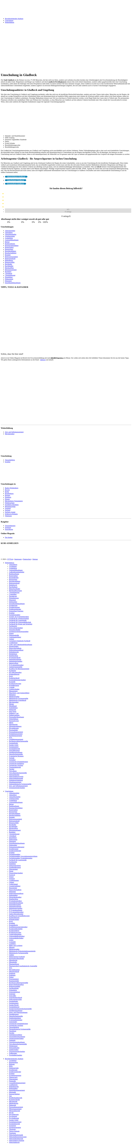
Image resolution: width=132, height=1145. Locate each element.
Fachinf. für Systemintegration (19, 617)
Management (13, 691)
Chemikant (8, 273)
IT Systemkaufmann (15, 910)
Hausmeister (13, 888)
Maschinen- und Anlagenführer (19, 693)
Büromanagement (10, 270)
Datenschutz (27, 559)
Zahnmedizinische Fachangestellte (20, 784)
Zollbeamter (13, 1053)
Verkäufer (12, 1040)
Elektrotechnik (14, 1068)
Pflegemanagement (15, 1109)
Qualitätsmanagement (16, 739)
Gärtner (11, 639)
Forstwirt (12, 875)
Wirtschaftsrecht (14, 1142)
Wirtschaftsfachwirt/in (16, 776)
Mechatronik (13, 1101)
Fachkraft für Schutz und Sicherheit (20, 624)
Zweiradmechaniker (15, 1055)
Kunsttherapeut (14, 685)
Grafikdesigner (14, 880)
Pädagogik (12, 709)
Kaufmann (12, 670)
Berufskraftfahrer (10, 251)
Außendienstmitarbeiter (16, 572)
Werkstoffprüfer (14, 775)
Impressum (18, 559)
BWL (11, 1066)
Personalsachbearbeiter (16, 958)
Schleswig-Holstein (11, 514)
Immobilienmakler (15, 904)
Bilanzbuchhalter (14, 589)
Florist (11, 871)
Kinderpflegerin (14, 674)
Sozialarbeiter (13, 743)
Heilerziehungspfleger (16, 650)
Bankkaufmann (10, 244)
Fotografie (12, 1081)
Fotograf (12, 878)
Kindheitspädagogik (15, 1098)
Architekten (13, 566)
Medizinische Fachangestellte (18, 698)
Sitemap (35, 559)
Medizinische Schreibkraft (17, 700)
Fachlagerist (13, 626)
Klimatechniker (14, 919)
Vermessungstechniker (16, 1038)
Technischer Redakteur (16, 763)
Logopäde (12, 942)
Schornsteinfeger (14, 992)
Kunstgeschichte (14, 1099)
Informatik (12, 1092)
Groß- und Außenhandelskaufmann (20, 644)
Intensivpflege (13, 663)
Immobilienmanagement (17, 1090)
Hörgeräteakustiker (15, 897)
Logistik (11, 687)
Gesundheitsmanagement (17, 1083)
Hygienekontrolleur (15, 901)
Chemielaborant (10, 275)
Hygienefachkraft (14, 657)
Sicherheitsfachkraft (15, 997)
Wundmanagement (15, 782)
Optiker (11, 955)
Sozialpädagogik (14, 749)
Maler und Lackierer (15, 945)
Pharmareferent (14, 964)
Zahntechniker (13, 1049)
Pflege (11, 723)
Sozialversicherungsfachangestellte (20, 1009)
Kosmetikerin (13, 925)
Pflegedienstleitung (15, 726)
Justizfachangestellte (15, 667)
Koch (11, 676)
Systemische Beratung (16, 756)
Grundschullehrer (14, 886)
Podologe (12, 973)
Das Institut (8, 537)
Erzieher (7, 462)
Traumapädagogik (15, 767)
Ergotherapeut (13, 849)
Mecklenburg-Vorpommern (14, 501)
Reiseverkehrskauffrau (16, 984)
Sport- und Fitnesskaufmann (18, 1012)
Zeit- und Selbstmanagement (14, 432)
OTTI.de (10, 559)
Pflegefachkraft (14, 971)
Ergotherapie (13, 605)
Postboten (12, 975)
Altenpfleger (13, 564)
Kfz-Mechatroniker (15, 672)
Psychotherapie (14, 1118)
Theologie (12, 1129)
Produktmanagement (15, 734)
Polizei (11, 977)
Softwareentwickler (15, 999)
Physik (11, 1112)
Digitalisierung (14, 598)
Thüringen (8, 516)
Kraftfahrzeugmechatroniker (18, 927)
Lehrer (11, 940)
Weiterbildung (9, 22)
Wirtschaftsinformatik (16, 778)
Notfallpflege (13, 708)
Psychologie (13, 1116)
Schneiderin (13, 990)
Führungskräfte (14, 635)
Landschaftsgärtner (15, 934)
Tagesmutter (13, 1022)
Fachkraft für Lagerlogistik (18, 620)
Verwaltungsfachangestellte (18, 773)
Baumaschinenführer (11, 245)
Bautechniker (9, 247)
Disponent (8, 281)
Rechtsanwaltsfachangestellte (18, 741)
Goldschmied (13, 884)
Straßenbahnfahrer (15, 1018)
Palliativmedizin (14, 715)
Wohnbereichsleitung (16, 780)
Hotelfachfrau (13, 656)
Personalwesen (14, 721)
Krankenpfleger (14, 931)
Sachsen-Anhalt (10, 512)
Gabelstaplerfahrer (15, 637)
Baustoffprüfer (14, 577)
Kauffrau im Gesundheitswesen (19, 916)
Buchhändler (9, 266)
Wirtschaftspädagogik (16, 1139)
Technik (11, 758)
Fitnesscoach (13, 1077)
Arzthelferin (9, 238)
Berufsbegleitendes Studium (14, 19)
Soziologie (12, 1126)
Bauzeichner (9, 249)
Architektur (12, 1060)
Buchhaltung (13, 587)
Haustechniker (13, 646)
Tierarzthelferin (10, 460)
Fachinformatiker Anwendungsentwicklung (23, 856)
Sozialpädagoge (14, 1007)
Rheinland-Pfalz (10, 506)
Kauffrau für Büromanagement (19, 669)
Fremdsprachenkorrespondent (18, 631)
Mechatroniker (9, 434)
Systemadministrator (15, 1020)
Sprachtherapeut (14, 750)
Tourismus (12, 1133)
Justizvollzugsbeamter (16, 914)
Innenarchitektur (14, 1094)
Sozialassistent (13, 747)
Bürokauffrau (9, 268)
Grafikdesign (13, 643)
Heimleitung (13, 654)
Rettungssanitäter (14, 986)
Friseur (11, 633)
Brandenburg (9, 493)
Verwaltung (13, 771)
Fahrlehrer (12, 864)
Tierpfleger (12, 1031)
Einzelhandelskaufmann (13, 283)
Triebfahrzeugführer (15, 1035)
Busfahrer (8, 271)
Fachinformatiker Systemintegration (20, 858)
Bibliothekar (9, 260)
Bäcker (7, 242)
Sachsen (7, 510)
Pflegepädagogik (14, 1111)
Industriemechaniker (15, 661)
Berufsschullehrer (10, 253)
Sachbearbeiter (14, 988)
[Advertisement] (66, 56)
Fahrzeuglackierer (15, 865)
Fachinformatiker (14, 615)
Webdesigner (13, 1046)
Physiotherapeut (14, 970)
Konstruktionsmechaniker (17, 680)
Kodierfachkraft (14, 678)
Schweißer (12, 996)
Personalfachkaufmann (16, 717)
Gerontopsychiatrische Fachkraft (19, 641)
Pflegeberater (13, 724)
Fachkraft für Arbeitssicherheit (19, 618)
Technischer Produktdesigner (18, 762)
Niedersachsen (9, 503)
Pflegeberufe (13, 960)
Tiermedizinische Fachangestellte (20, 1029)
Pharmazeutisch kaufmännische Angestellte (23, 966)
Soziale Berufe (14, 1005)
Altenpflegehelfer (10, 234)
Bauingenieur (13, 1062)
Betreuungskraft (10, 258)
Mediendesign (13, 1103)
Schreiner (12, 994)
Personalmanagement (16, 732)
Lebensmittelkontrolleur (17, 936)
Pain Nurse (12, 711)
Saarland (8, 508)
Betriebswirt (13, 585)
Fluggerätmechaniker (16, 873)
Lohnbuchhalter (14, 689)
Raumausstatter (14, 981)
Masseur (12, 947)
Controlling (12, 594)
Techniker (12, 760)
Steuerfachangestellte (16, 754)
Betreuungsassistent (11, 257)
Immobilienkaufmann (16, 903)
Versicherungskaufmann (17, 1042)
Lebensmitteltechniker (16, 938)
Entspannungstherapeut (16, 847)
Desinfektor (9, 277)
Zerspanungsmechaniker (17, 788)
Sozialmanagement (15, 1122)
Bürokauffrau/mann (15, 591)
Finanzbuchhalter (14, 630)
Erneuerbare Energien (16, 611)
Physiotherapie (14, 728)
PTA (10, 737)
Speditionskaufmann (15, 752)
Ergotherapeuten (14, 607)
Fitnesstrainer (13, 869)
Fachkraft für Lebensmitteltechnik (20, 622)
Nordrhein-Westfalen (12, 505)
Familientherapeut (15, 867)
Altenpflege (9, 232)
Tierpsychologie (14, 1131)
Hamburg (8, 497)
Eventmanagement (15, 1075)
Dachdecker (13, 596)
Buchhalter (8, 264)
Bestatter (8, 255)
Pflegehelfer (13, 962)
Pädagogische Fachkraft (17, 957)
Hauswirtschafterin (15, 648)
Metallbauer (13, 706)
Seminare (8, 527)
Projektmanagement (15, 736)
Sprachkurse (9, 529)
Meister (11, 704)
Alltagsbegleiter (10, 231)
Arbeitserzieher (10, 236)
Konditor (12, 923)
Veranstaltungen (10, 526)
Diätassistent (9, 279)
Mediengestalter (14, 696)
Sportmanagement (15, 1127)
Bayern (7, 490)
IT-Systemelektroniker (16, 665)
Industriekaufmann (15, 659)
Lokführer (12, 944)
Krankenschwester (15, 683)
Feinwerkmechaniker (16, 628)
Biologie (12, 1064)
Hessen (7, 499)
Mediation (12, 695)
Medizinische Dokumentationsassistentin (22, 951)
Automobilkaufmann (11, 240)
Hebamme (12, 891)
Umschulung (9, 20)
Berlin (7, 492)
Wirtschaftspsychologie (16, 1140)
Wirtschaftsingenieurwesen (18, 1137)
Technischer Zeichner (16, 765)
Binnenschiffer (10, 262)
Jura (10, 1096)
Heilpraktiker (13, 895)
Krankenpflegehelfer (15, 929)
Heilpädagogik (14, 652)
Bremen (7, 495)
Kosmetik (12, 682)
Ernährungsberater (15, 609)
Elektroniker (13, 602)
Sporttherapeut (14, 1014)
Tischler (11, 769)
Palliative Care (14, 713)
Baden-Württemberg (11, 488)
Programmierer (14, 979)
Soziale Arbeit (13, 745)
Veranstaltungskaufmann (17, 1036)
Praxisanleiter (13, 730)
